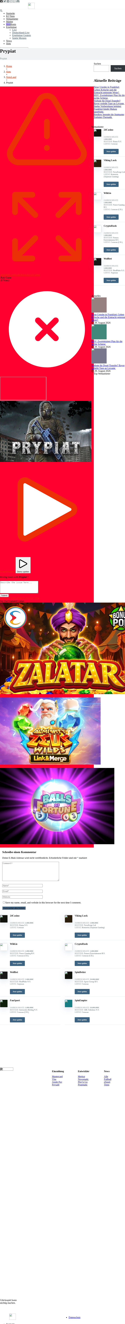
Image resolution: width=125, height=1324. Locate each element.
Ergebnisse (11, 27)
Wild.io (13, 944)
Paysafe (55, 1084)
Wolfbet (14, 972)
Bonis (13, 24)
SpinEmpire (81, 1000)
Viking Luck (81, 915)
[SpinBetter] (68, 978)
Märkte (9, 21)
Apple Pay (57, 1082)
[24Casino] (4, 921)
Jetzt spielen (17, 935)
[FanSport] (4, 1006)
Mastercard (57, 1076)
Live (14, 30)
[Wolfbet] (4, 978)
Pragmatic (83, 1084)
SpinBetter (80, 972)
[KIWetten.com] (31, 8)
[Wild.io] (4, 950)
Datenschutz (74, 1317)
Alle (106, 1076)
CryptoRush (81, 944)
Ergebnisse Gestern (21, 35)
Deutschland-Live (20, 32)
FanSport (15, 1000)
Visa (54, 1079)
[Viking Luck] (68, 921)
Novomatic (83, 1079)
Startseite (10, 13)
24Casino (15, 915)
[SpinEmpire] (68, 1006)
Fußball (107, 1079)
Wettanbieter (12, 19)
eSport (107, 1082)
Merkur (81, 1076)
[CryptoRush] (68, 950)
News (9, 41)
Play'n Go (83, 1082)
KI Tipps (10, 16)
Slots (8, 43)
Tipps (106, 1084)
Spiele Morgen (19, 38)
